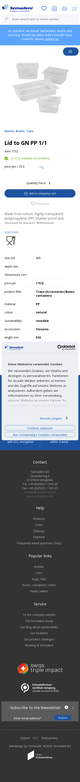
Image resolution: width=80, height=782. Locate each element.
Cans (39, 573)
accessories (12, 329)
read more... (12, 232)
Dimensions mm (15, 275)
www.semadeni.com (40, 496)
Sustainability (13, 321)
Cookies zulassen (40, 428)
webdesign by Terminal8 (25, 746)
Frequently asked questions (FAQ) (39, 543)
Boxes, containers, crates (39, 585)
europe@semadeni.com (40, 492)
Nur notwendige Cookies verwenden (40, 435)
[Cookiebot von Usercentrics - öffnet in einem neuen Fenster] (57, 347)
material (10, 304)
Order (39, 525)
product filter (13, 292)
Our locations (39, 633)
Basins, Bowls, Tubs (19, 131)
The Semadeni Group (39, 621)
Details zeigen (51, 418)
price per (10, 166)
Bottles (39, 567)
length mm (12, 337)
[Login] (54, 9)
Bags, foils (39, 579)
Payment (39, 537)
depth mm (11, 266)
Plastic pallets (39, 591)
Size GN (10, 258)
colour (9, 312)
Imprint (25, 738)
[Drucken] (71, 51)
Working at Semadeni (39, 645)
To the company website (39, 615)
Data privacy (49, 738)
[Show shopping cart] (65, 9)
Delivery (39, 531)
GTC (35, 738)
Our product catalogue (39, 639)
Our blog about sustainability (39, 627)
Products (39, 519)
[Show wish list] (44, 9)
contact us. (52, 39)
